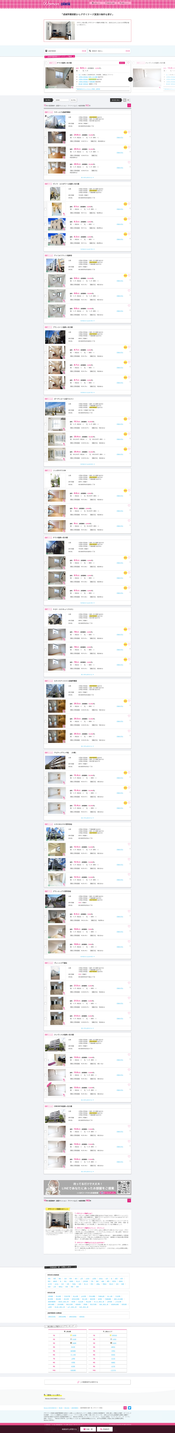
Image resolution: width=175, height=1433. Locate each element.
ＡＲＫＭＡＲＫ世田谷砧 (63, 824)
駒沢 (49, 1281)
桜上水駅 (75, 1296)
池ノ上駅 (109, 1296)
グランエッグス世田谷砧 (62, 891)
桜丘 (65, 1281)
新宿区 (113, 1354)
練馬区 (113, 1347)
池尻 (54, 1278)
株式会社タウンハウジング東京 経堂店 (88, 89)
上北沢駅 (83, 1296)
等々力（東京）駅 (99, 1301)
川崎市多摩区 (62, 1316)
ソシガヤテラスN (59, 470)
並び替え (73, 100)
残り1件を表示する (87, 818)
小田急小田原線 (83, 77)
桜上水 (78, 1281)
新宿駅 (74, 1335)
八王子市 (113, 1370)
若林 (77, 1286)
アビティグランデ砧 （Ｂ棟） (65, 753)
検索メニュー (125, 3)
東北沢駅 (66, 1299)
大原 (65, 1278)
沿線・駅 (89, 1429)
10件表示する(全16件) (87, 956)
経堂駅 (100, 1299)
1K (167, 74)
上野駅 (73, 1358)
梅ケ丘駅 (84, 1299)
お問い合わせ (69, 1424)
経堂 (121, 1278)
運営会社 (48, 1424)
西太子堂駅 (93, 1304)
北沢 (107, 1278)
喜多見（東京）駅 (63, 1301)
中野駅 (73, 1362)
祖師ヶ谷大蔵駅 (118, 1299)
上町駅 (50, 1307)
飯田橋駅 (73, 1351)
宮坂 (66, 1286)
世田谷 (114, 1281)
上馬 (81, 1278)
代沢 (62, 1284)
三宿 (54, 1286)
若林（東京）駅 (103, 1304)
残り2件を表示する (87, 1171)
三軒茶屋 (85, 1281)
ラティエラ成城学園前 (62, 112)
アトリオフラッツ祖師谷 (63, 255)
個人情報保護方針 (58, 1424)
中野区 (113, 1351)
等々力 (86, 1284)
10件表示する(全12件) (87, 321)
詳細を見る (120, 137)
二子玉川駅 (118, 1301)
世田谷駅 (124, 1304)
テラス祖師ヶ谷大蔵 (60, 537)
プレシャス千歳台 (60, 963)
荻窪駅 (73, 1366)
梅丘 (60, 1278)
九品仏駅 (80, 1301)
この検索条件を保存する (89, 1382)
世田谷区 (85, 84)
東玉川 (111, 1284)
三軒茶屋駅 (60, 1304)
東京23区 (66, 1408)
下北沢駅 (117, 1296)
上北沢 (87, 1278)
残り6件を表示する (87, 177)
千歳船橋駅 (108, 1299)
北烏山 (101, 1278)
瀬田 (108, 1281)
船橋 (122, 1284)
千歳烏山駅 (101, 1296)
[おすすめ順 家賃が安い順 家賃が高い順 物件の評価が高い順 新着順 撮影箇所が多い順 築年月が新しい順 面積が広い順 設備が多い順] (61, 100)
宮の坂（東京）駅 (60, 1307)
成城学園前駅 (52, 1301)
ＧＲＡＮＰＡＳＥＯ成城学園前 (65, 681)
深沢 (117, 1284)
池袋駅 (74, 1343)
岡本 (70, 1278)
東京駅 (73, 1347)
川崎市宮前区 (73, 1316)
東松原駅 (58, 1299)
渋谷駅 (74, 1339)
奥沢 (76, 1278)
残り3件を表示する (87, 746)
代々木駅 (73, 1354)
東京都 (80, 84)
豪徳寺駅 (92, 1299)
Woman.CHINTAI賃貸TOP (50, 1408)
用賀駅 (85, 1304)
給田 (116, 1278)
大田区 (114, 1339)
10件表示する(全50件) (87, 464)
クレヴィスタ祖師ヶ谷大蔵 (64, 1035)
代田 (68, 1284)
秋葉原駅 (73, 1370)
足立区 (113, 1358)
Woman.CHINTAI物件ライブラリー (55, 1398)
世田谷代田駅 (75, 1299)
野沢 (92, 1284)
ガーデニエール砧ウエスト (64, 399)
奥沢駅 (73, 1301)
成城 (102, 1281)
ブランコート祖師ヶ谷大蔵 (63, 327)
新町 (97, 1281)
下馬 (92, 1281)
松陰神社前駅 (115, 1304)
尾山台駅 (88, 1301)
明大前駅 (58, 1296)
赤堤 (49, 1278)
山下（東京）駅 (72, 1307)
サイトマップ (79, 1424)
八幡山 (98, 1284)
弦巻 (80, 1284)
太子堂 (50, 1284)
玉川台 (56, 1284)
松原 (49, 1286)
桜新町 (71, 1281)
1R (79, 74)
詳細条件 (106, 1429)
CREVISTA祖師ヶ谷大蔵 (63, 1106)
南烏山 (61, 1286)
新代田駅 (50, 1299)
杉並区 (114, 1343)
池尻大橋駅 (51, 1304)
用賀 (72, 1286)
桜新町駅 (78, 1304)
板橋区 (113, 1362)
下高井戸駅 (67, 1296)
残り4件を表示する (87, 674)
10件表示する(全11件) (87, 249)
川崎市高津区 (52, 1316)
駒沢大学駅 (69, 1304)
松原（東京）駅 (83, 1307)
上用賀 (94, 1278)
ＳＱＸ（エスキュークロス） (63, 609)
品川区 (113, 1366)
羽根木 (105, 1284)
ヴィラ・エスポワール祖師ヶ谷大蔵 (66, 184)
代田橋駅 (50, 1296)
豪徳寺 (55, 1281)
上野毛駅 (109, 1301)
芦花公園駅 (92, 1296)
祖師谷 (121, 1281)
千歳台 (74, 1284)
